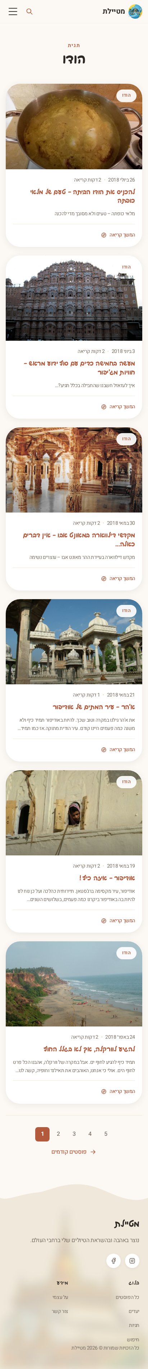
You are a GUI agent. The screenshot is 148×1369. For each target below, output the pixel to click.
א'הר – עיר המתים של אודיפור (94, 707)
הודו (126, 95)
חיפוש (133, 1339)
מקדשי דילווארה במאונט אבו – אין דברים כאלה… (79, 540)
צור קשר (60, 1311)
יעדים (134, 1311)
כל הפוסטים (127, 1297)
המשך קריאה (122, 235)
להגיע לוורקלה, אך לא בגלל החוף (89, 1049)
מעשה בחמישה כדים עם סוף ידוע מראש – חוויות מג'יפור (79, 368)
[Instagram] (132, 1261)
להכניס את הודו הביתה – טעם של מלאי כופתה (82, 197)
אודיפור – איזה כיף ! (107, 878)
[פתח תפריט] (13, 11)
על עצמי (60, 1297)
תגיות (134, 1325)
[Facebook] (113, 1261)
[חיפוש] (29, 11)
